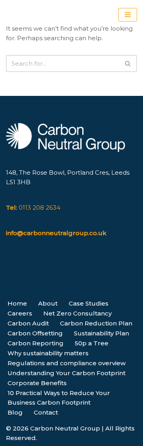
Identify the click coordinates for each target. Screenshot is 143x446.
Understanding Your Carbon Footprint (67, 373)
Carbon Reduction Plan (96, 323)
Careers (20, 313)
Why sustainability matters (48, 353)
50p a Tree (91, 343)
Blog (15, 412)
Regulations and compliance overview (67, 363)
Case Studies (88, 303)
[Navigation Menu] (127, 14)
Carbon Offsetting (35, 333)
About (48, 303)
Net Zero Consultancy (77, 313)
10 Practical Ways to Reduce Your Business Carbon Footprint (59, 397)
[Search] (128, 63)
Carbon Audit (28, 323)
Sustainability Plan (101, 333)
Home (17, 303)
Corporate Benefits (37, 383)
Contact (46, 412)
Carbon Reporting (36, 343)
